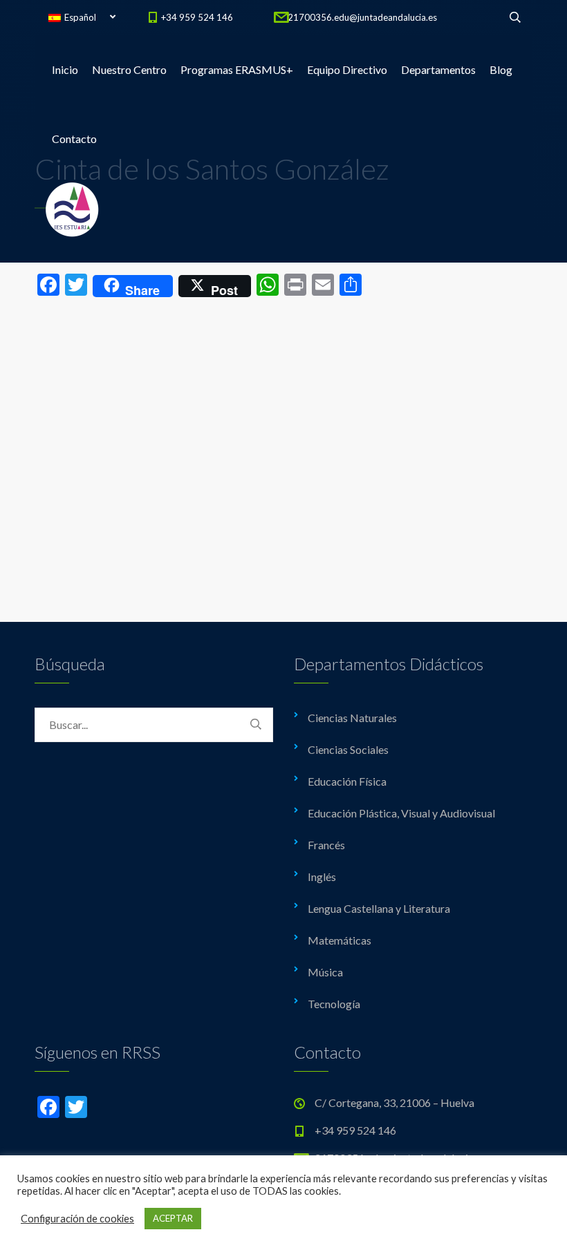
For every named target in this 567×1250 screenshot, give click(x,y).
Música (325, 971)
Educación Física (347, 781)
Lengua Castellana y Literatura (379, 908)
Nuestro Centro (129, 69)
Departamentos (438, 69)
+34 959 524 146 (197, 17)
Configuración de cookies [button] (77, 1218)
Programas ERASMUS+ (236, 69)
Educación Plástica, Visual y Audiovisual (401, 813)
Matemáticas (339, 940)
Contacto (74, 138)
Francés (326, 844)
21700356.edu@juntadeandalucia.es (362, 17)
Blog (501, 69)
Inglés (322, 876)
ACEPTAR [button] (173, 1218)
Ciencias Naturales (352, 717)
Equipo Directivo (347, 69)
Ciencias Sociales (348, 749)
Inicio (65, 69)
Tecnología (334, 1003)
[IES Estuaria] (72, 208)
